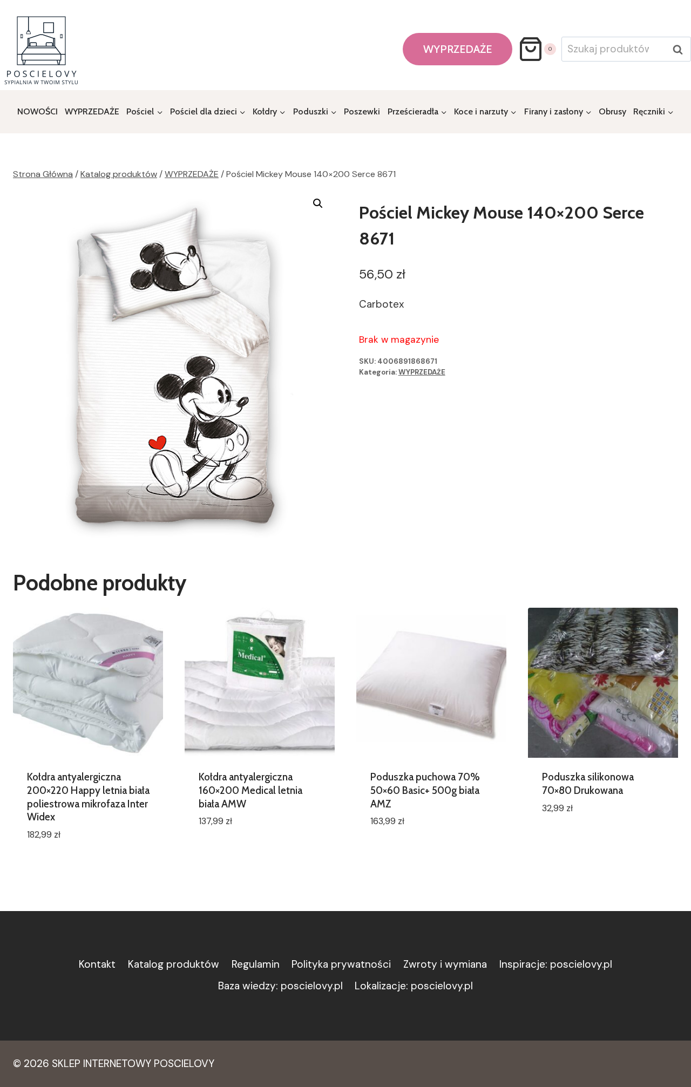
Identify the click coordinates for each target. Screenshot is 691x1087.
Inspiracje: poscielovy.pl (555, 964)
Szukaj (680, 49)
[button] (318, 203)
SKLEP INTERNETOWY (101, 1063)
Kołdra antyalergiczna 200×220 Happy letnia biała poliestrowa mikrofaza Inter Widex (88, 797)
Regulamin (256, 964)
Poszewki (362, 111)
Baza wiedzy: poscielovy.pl (280, 986)
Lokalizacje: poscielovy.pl (414, 986)
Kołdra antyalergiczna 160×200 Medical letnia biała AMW (250, 790)
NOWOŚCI (37, 111)
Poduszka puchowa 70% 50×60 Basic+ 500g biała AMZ (425, 790)
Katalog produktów (173, 964)
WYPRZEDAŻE (457, 49)
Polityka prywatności (341, 964)
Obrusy (612, 111)
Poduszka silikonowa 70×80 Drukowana (588, 784)
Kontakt (97, 964)
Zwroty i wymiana (445, 964)
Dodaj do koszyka (241, 853)
